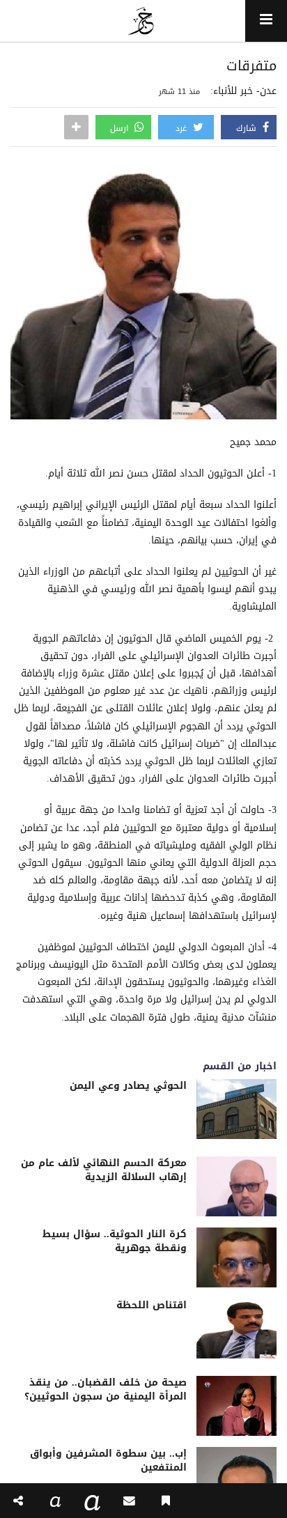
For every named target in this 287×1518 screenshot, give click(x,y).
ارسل (120, 128)
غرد (182, 128)
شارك (247, 128)
